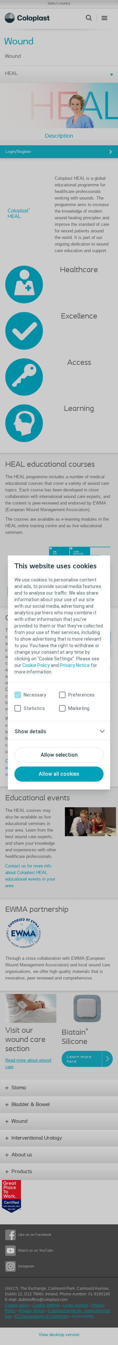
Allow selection (59, 755)
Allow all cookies (59, 774)
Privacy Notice (75, 665)
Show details (30, 731)
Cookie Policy (36, 665)
